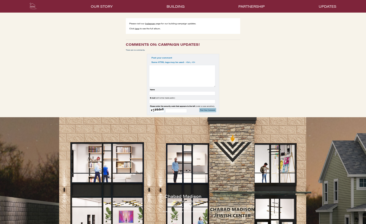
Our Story (102, 6)
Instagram (150, 23)
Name (152, 89)
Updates (327, 6)
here (137, 28)
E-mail (162, 98)
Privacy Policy (197, 211)
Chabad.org (176, 211)
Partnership (251, 6)
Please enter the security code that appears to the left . (182, 106)
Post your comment (161, 57)
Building (176, 6)
